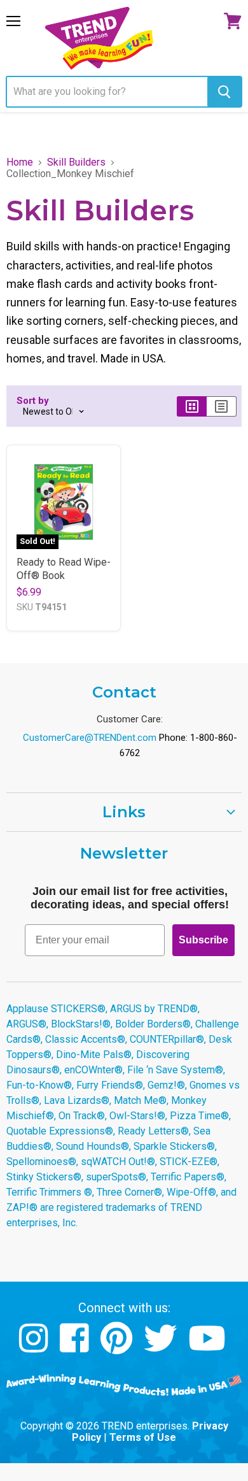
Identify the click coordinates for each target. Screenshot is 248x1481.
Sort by (33, 401)
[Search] (224, 91)
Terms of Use (142, 1437)
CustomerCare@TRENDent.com (89, 737)
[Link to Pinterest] (118, 1347)
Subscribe (203, 939)
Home (19, 162)
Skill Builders (76, 162)
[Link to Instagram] (35, 1347)
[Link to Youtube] (208, 1347)
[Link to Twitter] (162, 1347)
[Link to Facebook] (76, 1347)
